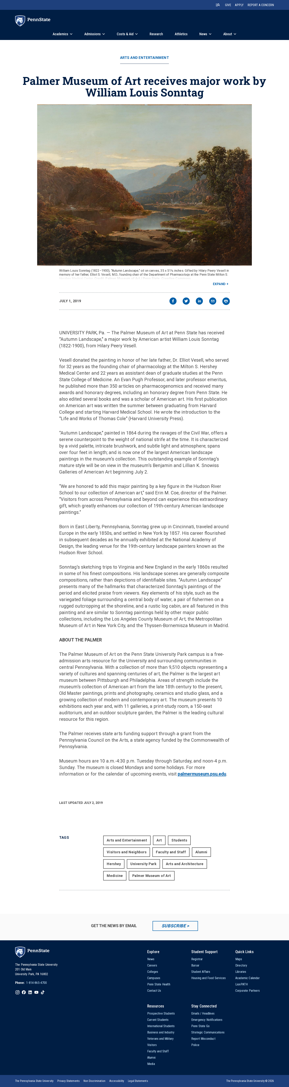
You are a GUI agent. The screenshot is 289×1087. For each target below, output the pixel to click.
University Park (143, 864)
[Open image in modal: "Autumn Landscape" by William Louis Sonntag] (144, 185)
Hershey (114, 864)
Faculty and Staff (171, 852)
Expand (219, 284)
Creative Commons (176, 278)
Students (179, 840)
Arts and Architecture (184, 864)
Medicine (115, 876)
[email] (212, 301)
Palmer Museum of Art (151, 876)
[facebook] (173, 301)
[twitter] (186, 301)
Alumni (201, 852)
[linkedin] (199, 301)
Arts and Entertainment (144, 58)
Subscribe (174, 925)
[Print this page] (226, 301)
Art (159, 840)
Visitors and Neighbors (126, 852)
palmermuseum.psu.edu (202, 774)
